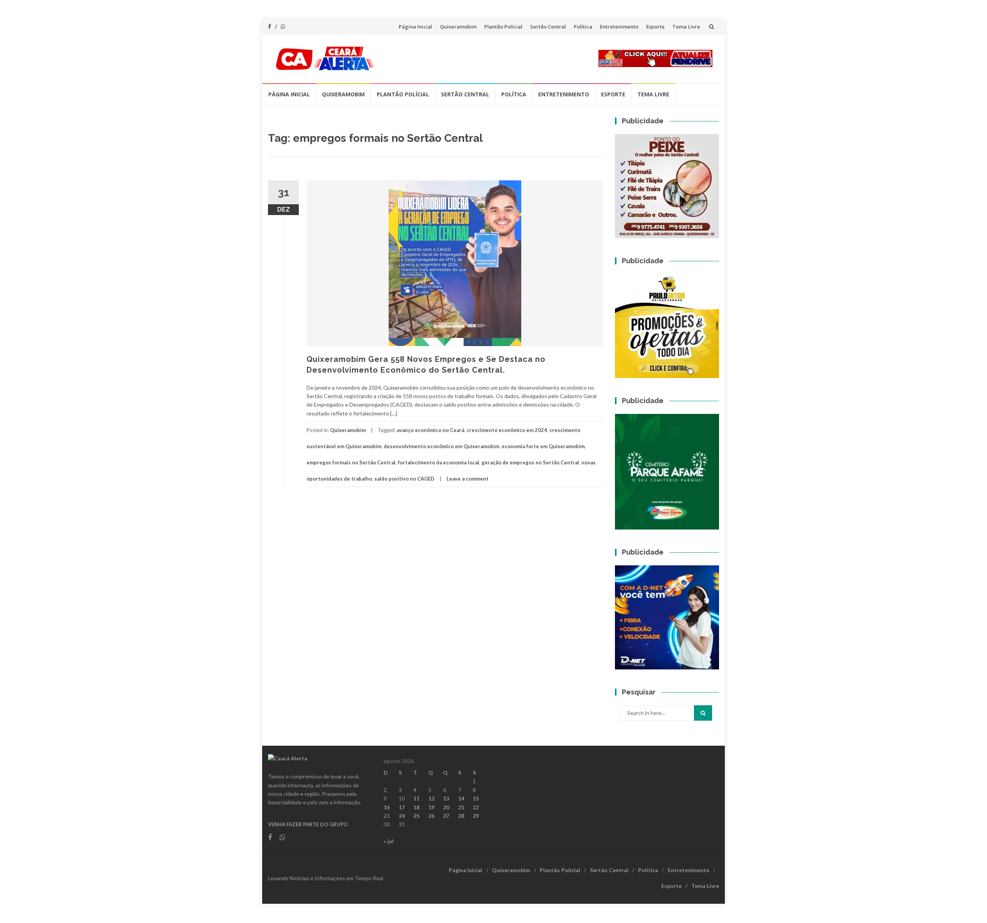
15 (476, 798)
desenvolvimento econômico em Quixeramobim (441, 446)
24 (402, 815)
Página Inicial (415, 26)
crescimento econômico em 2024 (507, 430)
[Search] (703, 713)
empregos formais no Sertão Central (351, 462)
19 (431, 807)
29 (476, 815)
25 (416, 815)
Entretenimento (619, 26)
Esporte (655, 26)
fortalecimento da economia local (438, 462)
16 (387, 807)
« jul (389, 841)
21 (461, 807)
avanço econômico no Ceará (430, 430)
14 (461, 798)
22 (476, 807)
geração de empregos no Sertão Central (530, 462)
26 (431, 815)
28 (461, 815)
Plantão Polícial (503, 26)
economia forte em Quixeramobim (543, 446)
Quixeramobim (458, 26)
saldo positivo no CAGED (404, 479)
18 (416, 807)
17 (402, 807)
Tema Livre (686, 26)
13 (446, 798)
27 (446, 815)
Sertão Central (548, 26)
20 (446, 807)
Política (583, 26)
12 (431, 798)
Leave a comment (467, 479)
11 (416, 798)
